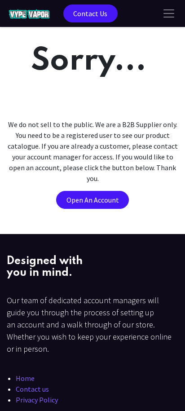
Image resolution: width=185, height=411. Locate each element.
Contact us (32, 388)
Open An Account (92, 199)
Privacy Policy (37, 399)
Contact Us (90, 13)
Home (25, 378)
